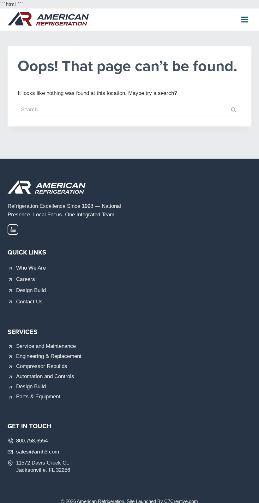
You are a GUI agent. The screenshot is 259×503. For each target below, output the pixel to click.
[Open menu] (244, 20)
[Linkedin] (13, 229)
